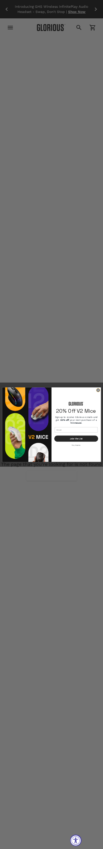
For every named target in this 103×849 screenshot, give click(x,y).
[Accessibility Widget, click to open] (76, 840)
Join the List (76, 438)
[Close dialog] (98, 390)
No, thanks (76, 445)
